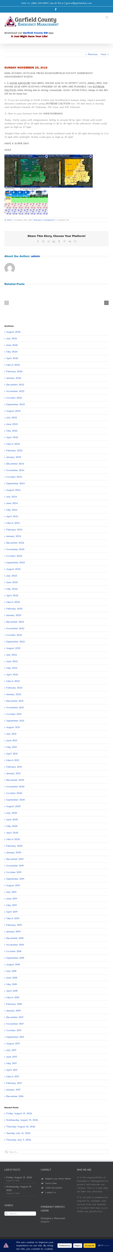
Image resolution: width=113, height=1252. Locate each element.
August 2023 (13, 569)
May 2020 (12, 826)
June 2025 (12, 424)
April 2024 (12, 516)
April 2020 (12, 832)
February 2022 (14, 687)
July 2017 (11, 1050)
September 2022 (15, 641)
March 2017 (12, 1076)
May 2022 (11, 668)
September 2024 (15, 483)
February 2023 (14, 608)
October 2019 (13, 872)
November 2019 (15, 865)
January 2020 (13, 852)
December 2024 (15, 463)
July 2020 (11, 813)
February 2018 (14, 1004)
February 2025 (14, 450)
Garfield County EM (35, 33)
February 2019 (14, 925)
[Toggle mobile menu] (107, 17)
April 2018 (12, 990)
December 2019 (14, 859)
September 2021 (15, 720)
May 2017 (11, 1063)
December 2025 (15, 384)
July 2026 (11, 338)
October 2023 (14, 556)
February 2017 (14, 1083)
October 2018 (13, 951)
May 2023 (11, 588)
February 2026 (14, 371)
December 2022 (15, 621)
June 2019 (11, 898)
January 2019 (13, 931)
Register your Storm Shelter (58, 1179)
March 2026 (13, 364)
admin (9, 220)
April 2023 (12, 595)
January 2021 (13, 773)
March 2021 (12, 760)
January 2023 (13, 615)
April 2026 (12, 358)
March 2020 (13, 839)
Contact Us (50, 1192)
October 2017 (13, 1030)
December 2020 (15, 780)
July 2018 (11, 971)
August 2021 (13, 727)
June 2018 (11, 977)
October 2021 (13, 714)
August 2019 (13, 885)
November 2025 (15, 391)
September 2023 (15, 562)
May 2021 (11, 747)
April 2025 (12, 437)
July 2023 (11, 575)
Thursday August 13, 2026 (20, 1126)
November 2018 (15, 944)
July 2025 (11, 417)
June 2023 (12, 582)
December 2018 (14, 938)
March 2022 (13, 681)
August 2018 (13, 964)
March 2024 (13, 523)
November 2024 (15, 470)
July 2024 (11, 496)
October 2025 (14, 397)
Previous (93, 54)
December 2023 (15, 542)
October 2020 (14, 793)
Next (103, 54)
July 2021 (11, 733)
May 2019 (11, 905)
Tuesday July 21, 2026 (18, 1133)
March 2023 (13, 602)
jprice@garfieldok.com (79, 3)
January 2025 (13, 457)
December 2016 (14, 1096)
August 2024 (13, 490)
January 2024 (13, 536)
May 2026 (11, 351)
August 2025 (13, 411)
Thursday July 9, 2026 (18, 1139)
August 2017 (13, 1043)
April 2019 (12, 911)
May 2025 (11, 430)
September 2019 (15, 878)
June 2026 (12, 345)
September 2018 (15, 957)
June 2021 (11, 740)
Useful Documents (53, 1188)
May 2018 (11, 984)
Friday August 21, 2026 (19, 1113)
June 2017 (11, 1056)
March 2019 (12, 918)
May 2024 (11, 509)
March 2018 (12, 997)
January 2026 (13, 378)
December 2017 (14, 1017)
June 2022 (12, 661)
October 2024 (14, 476)
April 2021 (12, 753)
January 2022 (13, 694)
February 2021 (14, 766)
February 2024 (14, 529)
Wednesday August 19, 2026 (22, 1120)
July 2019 (11, 892)
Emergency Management (44, 220)
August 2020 (13, 806)
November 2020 (15, 786)
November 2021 (15, 707)
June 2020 (12, 819)
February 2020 (14, 845)
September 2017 (15, 1037)
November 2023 (15, 549)
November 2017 (15, 1023)
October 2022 (14, 635)
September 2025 (15, 404)
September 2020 (15, 799)
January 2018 (13, 1010)
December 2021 (14, 701)
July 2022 (11, 654)
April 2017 (12, 1070)
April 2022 (12, 674)
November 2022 (15, 628)
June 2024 (12, 503)
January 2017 (13, 1089)
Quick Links (50, 1183)
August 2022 (13, 648)
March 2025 (13, 444)
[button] (6, 303)
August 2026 (13, 331)
